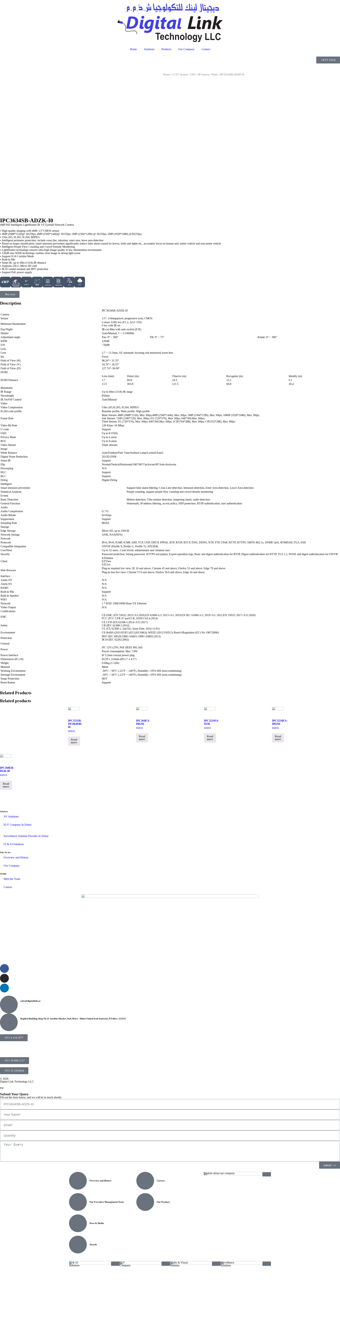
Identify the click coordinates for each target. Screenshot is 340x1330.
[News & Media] (78, 1223)
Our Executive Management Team (106, 1202)
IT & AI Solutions (14, 844)
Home (133, 49)
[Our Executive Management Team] (78, 1202)
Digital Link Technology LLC (17, 1081)
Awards (93, 1244)
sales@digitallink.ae (30, 1001)
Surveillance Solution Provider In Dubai (26, 835)
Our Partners (163, 1202)
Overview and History (16, 857)
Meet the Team (12, 878)
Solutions (149, 49)
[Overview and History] (78, 1181)
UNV (193, 74)
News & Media (96, 1223)
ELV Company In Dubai (17, 824)
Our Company (186, 49)
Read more (74, 741)
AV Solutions (11, 816)
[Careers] (145, 1181)
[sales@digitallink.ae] (9, 1004)
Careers (8, 887)
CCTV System (180, 74)
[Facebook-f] (4, 968)
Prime (214, 74)
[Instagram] (4, 978)
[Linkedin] (4, 988)
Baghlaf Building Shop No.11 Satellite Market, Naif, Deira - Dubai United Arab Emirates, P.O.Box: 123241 (73, 1018)
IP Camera (203, 74)
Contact (206, 49)
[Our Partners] (145, 1202)
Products (166, 49)
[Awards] (78, 1244)
